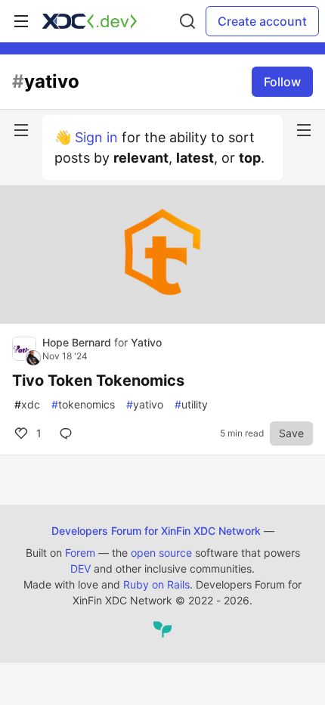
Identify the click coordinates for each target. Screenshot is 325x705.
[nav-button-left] (21, 130)
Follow (282, 81)
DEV (80, 568)
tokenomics (83, 404)
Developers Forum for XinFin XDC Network (156, 530)
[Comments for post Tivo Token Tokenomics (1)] (69, 433)
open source (161, 552)
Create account (262, 21)
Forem (80, 552)
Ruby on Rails (156, 584)
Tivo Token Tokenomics (98, 380)
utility (191, 404)
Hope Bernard (78, 342)
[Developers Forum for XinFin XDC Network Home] (89, 21)
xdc (27, 404)
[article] (162, 319)
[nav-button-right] (304, 130)
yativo (144, 404)
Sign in (96, 137)
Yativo (146, 342)
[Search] (187, 21)
